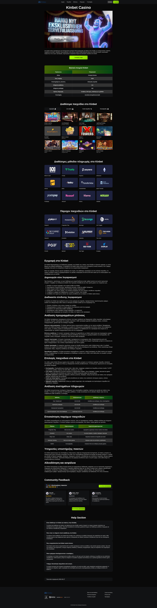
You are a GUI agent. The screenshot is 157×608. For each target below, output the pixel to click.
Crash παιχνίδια (86, 108)
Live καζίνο (69, 108)
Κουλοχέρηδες (103, 108)
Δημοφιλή (51, 108)
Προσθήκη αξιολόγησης (105, 486)
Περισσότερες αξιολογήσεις (78, 508)
